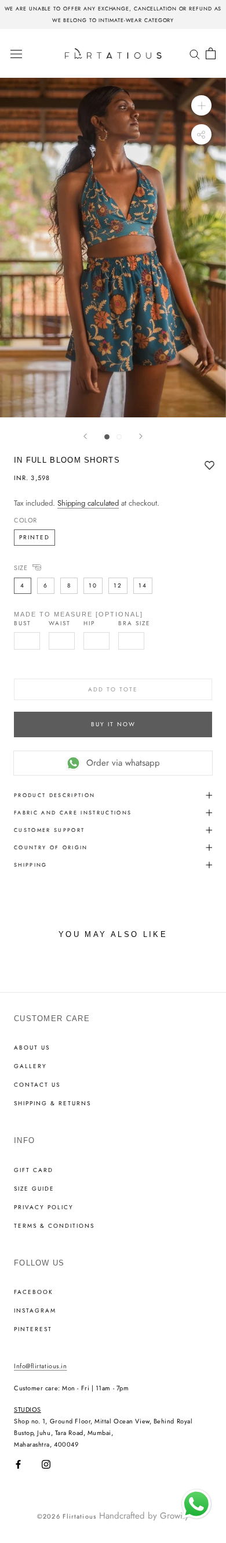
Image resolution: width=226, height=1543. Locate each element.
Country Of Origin (51, 847)
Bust (22, 623)
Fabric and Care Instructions (73, 812)
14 (142, 585)
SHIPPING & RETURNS (52, 1103)
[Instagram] (46, 1464)
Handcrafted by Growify (144, 1515)
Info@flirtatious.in (40, 1366)
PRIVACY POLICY (44, 1207)
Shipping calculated (88, 503)
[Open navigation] (16, 53)
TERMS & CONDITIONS (54, 1226)
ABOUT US (32, 1048)
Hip (89, 623)
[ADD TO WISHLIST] (209, 466)
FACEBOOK (33, 1292)
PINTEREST (33, 1329)
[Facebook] (18, 1464)
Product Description (54, 795)
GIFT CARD (33, 1170)
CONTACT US (37, 1085)
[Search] (194, 53)
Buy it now (113, 724)
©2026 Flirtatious (66, 1516)
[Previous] (85, 436)
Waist (60, 623)
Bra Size (134, 623)
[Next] (141, 436)
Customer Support (49, 830)
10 (93, 585)
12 (118, 585)
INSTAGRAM (35, 1311)
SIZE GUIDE (34, 1189)
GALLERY (30, 1066)
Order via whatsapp (123, 762)
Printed (34, 537)
